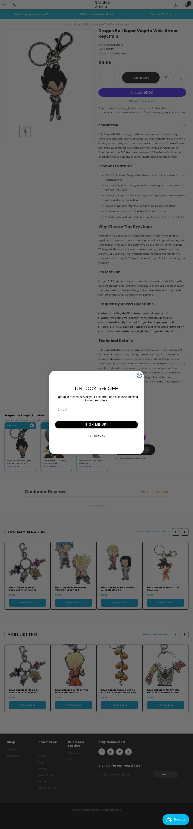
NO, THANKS (97, 436)
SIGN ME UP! (96, 424)
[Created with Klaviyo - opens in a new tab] (96, 456)
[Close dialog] (139, 375)
